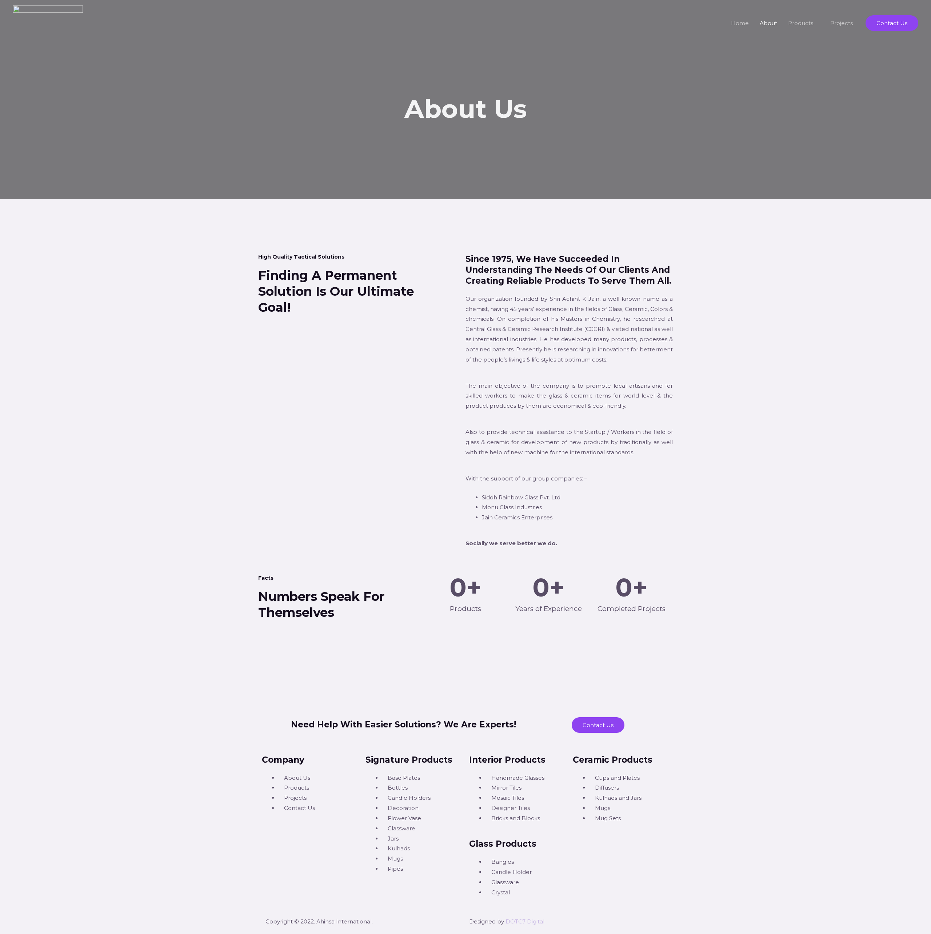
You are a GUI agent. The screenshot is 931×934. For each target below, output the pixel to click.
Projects (841, 23)
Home (740, 23)
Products (800, 23)
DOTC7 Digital (525, 921)
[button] (892, 23)
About (768, 23)
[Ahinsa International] (48, 22)
